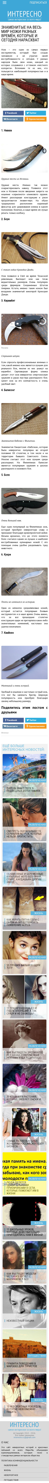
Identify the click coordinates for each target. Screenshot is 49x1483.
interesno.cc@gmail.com (24, 1437)
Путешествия (11, 1480)
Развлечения (10, 1465)
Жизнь (7, 1470)
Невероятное (11, 1475)
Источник (4, 733)
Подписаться (38, 2)
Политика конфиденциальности (19, 1460)
